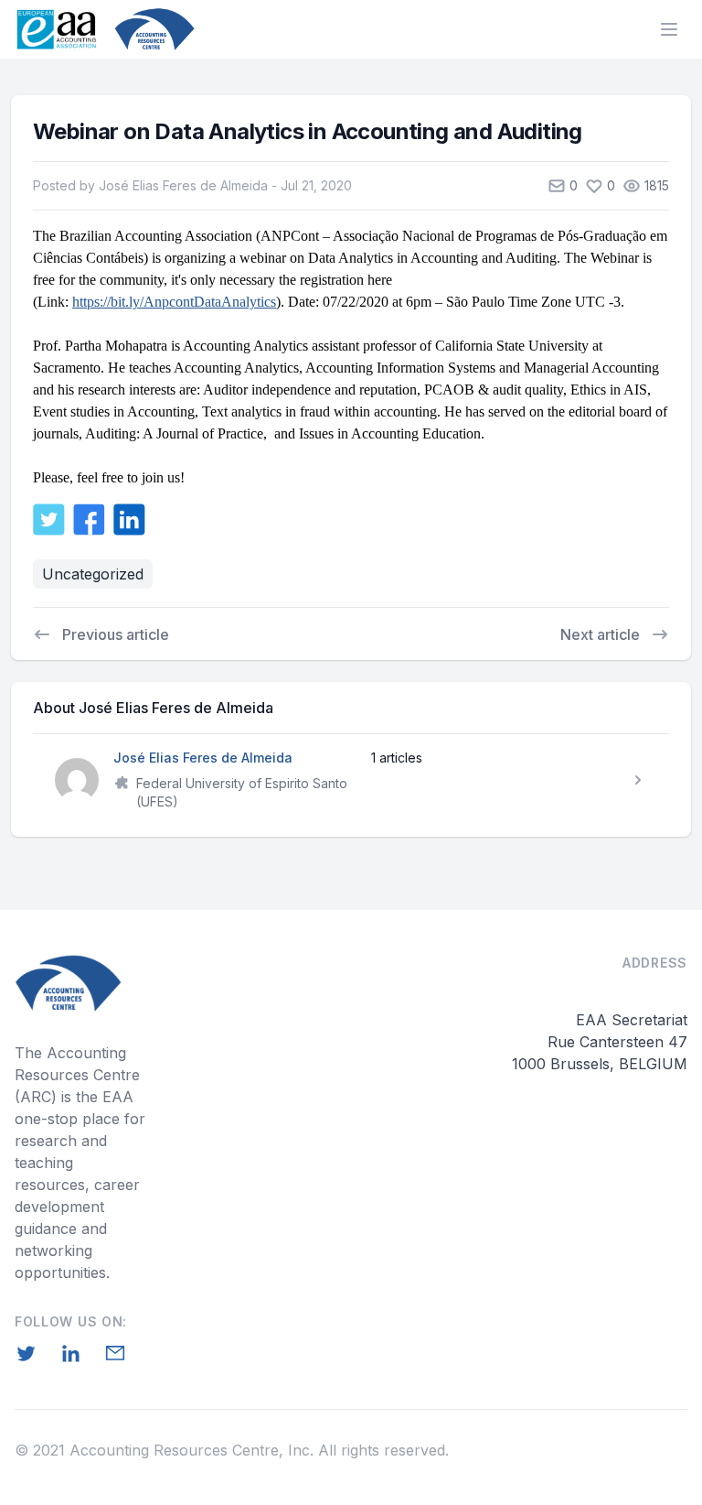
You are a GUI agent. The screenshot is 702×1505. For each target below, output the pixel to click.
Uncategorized (93, 574)
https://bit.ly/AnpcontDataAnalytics (174, 301)
